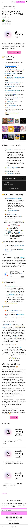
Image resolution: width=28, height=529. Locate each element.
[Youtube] (14, 517)
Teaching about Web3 (12, 210)
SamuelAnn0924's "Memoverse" (14, 109)
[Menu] (26, 2)
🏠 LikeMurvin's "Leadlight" (11, 94)
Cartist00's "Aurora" (11, 101)
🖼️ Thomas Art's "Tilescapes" (12, 113)
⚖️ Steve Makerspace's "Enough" (13, 82)
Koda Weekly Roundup (6, 6)
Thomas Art (11, 294)
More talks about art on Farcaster (14, 198)
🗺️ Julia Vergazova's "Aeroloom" (12, 90)
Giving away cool (11, 214)
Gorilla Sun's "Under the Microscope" (15, 69)
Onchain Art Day (7, 324)
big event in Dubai (20, 318)
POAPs (17, 337)
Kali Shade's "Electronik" (12, 98)
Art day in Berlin (14, 310)
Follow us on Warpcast (14, 52)
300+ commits (10, 173)
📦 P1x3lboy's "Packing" (11, 105)
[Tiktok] (17, 517)
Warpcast (20, 216)
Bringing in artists (11, 285)
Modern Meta (17, 326)
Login (13, 1)
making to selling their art (11, 302)
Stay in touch (14, 417)
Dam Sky (7, 20)
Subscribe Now (20, 1)
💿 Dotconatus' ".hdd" (10, 86)
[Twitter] (7, 517)
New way (9, 148)
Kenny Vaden (10, 292)
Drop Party (22, 257)
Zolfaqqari (21, 292)
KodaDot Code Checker (12, 167)
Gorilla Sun (16, 292)
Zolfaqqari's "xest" (10, 73)
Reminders (8, 171)
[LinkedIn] (10, 517)
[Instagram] (20, 517)
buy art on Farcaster (19, 245)
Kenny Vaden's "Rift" (11, 66)
